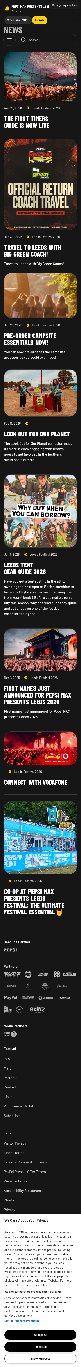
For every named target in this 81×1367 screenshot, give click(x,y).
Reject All (40, 1346)
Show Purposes (40, 1358)
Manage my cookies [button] (64, 5)
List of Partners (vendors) (21, 1321)
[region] (40, 1290)
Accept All (40, 1335)
